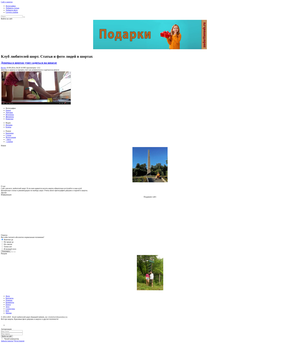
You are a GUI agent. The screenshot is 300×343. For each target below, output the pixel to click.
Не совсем (7, 244)
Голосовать (6, 251)
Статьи (8, 135)
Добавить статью (12, 8)
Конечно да (8, 240)
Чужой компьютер (11, 339)
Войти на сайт (7, 336)
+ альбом (9, 142)
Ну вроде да (8, 242)
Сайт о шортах (7, 2)
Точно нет (7, 247)
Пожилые (9, 119)
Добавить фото (12, 10)
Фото (8, 296)
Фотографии (11, 6)
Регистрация (19, 341)
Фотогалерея (11, 137)
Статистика (10, 309)
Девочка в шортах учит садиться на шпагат (29, 62)
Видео (3, 68)
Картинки (10, 133)
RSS (7, 311)
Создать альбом (12, 12)
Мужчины (10, 115)
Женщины (10, 117)
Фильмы (9, 125)
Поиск (8, 305)
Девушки (9, 112)
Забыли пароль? (7, 341)
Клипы (8, 127)
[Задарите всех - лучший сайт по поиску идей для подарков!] (150, 49)
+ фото (8, 139)
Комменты (10, 302)
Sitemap (9, 313)
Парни (8, 110)
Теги (7, 307)
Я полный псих (9, 249)
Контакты (9, 298)
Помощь (9, 300)
